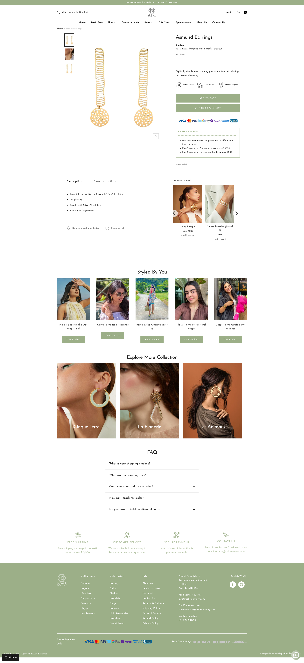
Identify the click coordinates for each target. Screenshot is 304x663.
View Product (73, 339)
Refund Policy (150, 618)
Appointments (183, 22)
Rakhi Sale (97, 22)
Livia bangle (188, 226)
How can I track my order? (126, 498)
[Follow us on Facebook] (233, 584)
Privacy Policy (150, 623)
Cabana (85, 583)
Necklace (115, 593)
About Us (201, 22)
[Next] (236, 213)
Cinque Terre (88, 598)
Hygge (84, 608)
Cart (241, 12)
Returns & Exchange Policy (85, 228)
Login (229, 12)
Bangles (114, 608)
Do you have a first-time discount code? (134, 509)
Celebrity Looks (130, 22)
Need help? (181, 165)
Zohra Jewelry (20, 654)
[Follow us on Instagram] (241, 584)
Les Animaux (88, 613)
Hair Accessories (119, 613)
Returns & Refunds (153, 603)
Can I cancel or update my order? (131, 486)
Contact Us (218, 22)
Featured (147, 593)
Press (147, 22)
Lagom (85, 588)
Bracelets (115, 598)
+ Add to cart (187, 235)
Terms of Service (151, 613)
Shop (110, 22)
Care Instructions (105, 181)
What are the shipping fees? (127, 475)
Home (82, 22)
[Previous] (174, 213)
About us (147, 583)
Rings (113, 603)
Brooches (115, 618)
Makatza (86, 593)
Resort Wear (117, 623)
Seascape (86, 603)
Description (74, 181)
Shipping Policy (119, 228)
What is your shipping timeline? (129, 463)
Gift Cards (165, 22)
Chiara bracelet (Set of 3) (220, 228)
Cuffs (113, 588)
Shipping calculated (199, 49)
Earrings (114, 583)
